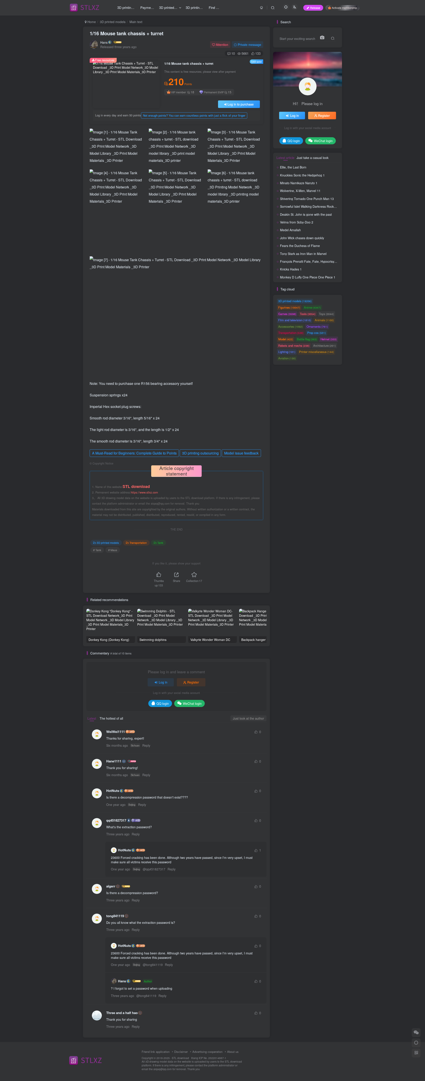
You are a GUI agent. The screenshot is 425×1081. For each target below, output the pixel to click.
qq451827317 (116, 820)
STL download (181, 1058)
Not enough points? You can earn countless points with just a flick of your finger (194, 115)
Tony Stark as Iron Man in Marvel (303, 253)
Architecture (324, 345)
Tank (160, 542)
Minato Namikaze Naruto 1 (298, 183)
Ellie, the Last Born (293, 167)
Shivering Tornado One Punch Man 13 (307, 198)
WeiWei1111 (115, 731)
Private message (249, 44)
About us (233, 1052)
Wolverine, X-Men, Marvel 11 (300, 190)
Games (287, 314)
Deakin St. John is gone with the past (306, 214)
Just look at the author (248, 718)
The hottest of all (111, 718)
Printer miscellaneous (316, 352)
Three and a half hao (122, 1012)
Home (91, 22)
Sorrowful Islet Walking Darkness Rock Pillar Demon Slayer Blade (325, 206)
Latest (91, 718)
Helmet (329, 339)
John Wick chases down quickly (302, 238)
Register (193, 682)
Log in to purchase (241, 104)
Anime (312, 307)
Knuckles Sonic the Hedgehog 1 (302, 175)
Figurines (289, 307)
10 (233, 53)
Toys (326, 314)
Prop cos (316, 333)
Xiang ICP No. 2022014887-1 (208, 1058)
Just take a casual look (312, 157)
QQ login (162, 703)
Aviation (287, 358)
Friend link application (156, 1052)
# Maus (112, 550)
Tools (307, 314)
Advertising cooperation (207, 1052)
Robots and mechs (293, 345)
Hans (104, 42)
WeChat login (192, 703)
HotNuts (112, 790)
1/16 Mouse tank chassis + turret (126, 33)
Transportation (138, 542)
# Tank (97, 550)
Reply (146, 745)
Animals (324, 320)
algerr (110, 886)
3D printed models (113, 22)
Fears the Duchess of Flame (300, 245)
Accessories (290, 326)
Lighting (286, 352)
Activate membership (344, 8)
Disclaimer (181, 1052)
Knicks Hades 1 (291, 269)
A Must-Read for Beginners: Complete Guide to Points (134, 453)
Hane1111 (113, 761)
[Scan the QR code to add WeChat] (416, 1032)
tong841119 (115, 916)
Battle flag (307, 339)
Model (285, 339)
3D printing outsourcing (200, 453)
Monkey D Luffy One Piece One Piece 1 (307, 277)
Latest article (285, 157)
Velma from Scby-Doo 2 (296, 222)
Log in (163, 682)
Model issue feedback (241, 453)
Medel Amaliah (290, 230)
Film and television (294, 320)
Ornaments (317, 326)
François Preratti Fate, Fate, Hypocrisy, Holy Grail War (318, 261)
